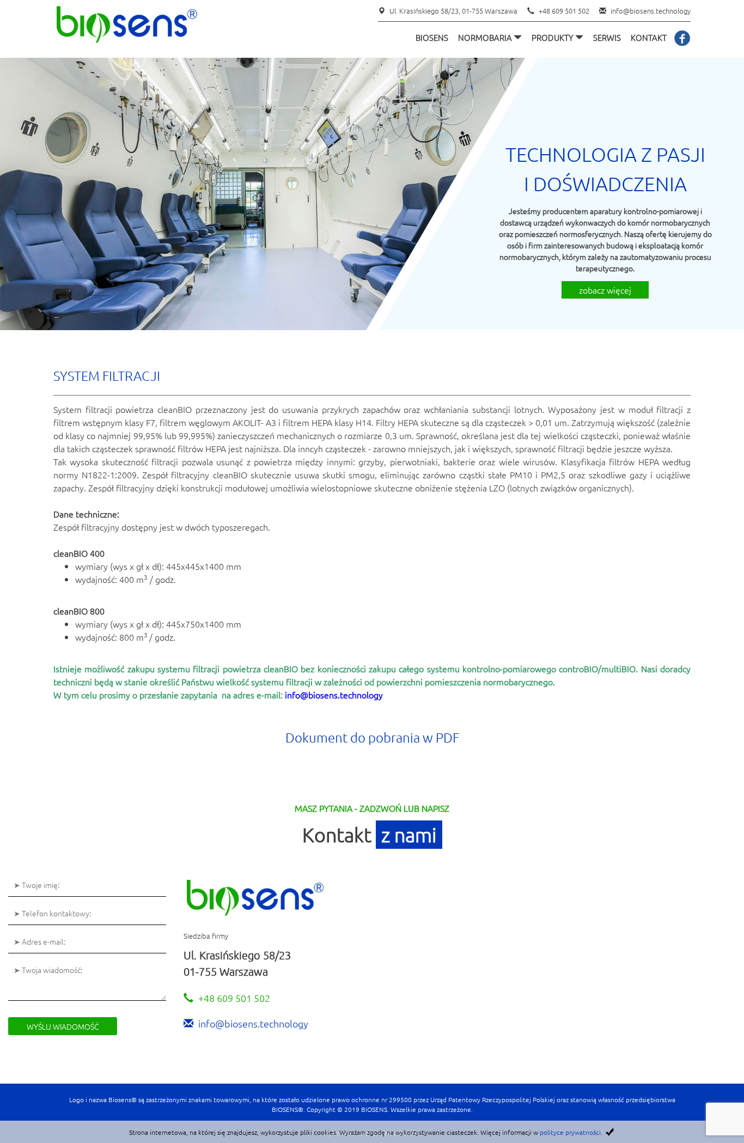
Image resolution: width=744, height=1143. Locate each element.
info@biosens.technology (651, 10)
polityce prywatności (570, 1132)
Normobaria (486, 37)
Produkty (553, 37)
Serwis (607, 37)
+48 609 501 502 (564, 10)
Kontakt (649, 37)
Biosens (432, 37)
